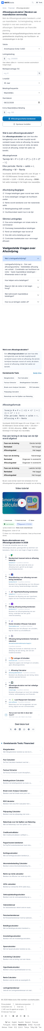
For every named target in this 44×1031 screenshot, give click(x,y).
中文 (15, 1027)
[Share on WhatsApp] (24, 729)
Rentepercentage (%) (11, 69)
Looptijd (6, 78)
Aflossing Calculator (18, 670)
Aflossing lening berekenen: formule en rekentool (23, 640)
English (14, 1022)
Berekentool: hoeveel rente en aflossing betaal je (24, 559)
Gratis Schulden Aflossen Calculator (22, 624)
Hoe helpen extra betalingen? (17, 280)
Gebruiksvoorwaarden (23, 1004)
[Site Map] (2, 1016)
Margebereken (9, 378)
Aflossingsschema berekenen (23, 119)
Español (21, 1022)
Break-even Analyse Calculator (15, 387)
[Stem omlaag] (6, 559)
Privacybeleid (6, 1004)
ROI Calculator (34, 387)
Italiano (14, 1025)
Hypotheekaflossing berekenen (25, 592)
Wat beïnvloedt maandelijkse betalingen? (16, 295)
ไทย (40, 1027)
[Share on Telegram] (29, 729)
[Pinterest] (24, 1016)
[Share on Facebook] (15, 729)
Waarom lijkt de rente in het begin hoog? (18, 287)
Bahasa (4, 1027)
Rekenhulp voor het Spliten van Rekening (18, 396)
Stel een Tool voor (9, 1012)
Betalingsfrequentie (10, 88)
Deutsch (28, 1022)
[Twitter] (17, 1016)
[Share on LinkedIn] (20, 729)
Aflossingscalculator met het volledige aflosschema (23, 686)
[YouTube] (13, 1016)
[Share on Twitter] (11, 729)
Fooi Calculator (23, 378)
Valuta (5, 44)
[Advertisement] (22, 327)
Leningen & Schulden (21, 658)
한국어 (20, 1027)
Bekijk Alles (37, 373)
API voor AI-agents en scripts (13, 1009)
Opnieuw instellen (23, 124)
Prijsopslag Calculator (11, 392)
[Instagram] (6, 1016)
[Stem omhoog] (6, 555)
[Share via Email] (33, 729)
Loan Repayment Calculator (25, 700)
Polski (10, 1027)
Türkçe (26, 1027)
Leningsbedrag (9, 54)
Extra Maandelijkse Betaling (14, 108)
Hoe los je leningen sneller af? (17, 302)
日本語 (30, 1025)
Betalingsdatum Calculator (29, 382)
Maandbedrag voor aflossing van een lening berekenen (23, 578)
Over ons (20, 1007)
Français (35, 1022)
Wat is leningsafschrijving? (15, 258)
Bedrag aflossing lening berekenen (22, 607)
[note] (20, 1016)
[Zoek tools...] (32, 2)
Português (6, 1025)
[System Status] (9, 1016)
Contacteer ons (6, 1007)
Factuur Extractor (10, 382)
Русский (37, 1025)
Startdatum (7, 98)
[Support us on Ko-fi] (28, 1016)
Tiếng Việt (33, 1027)
